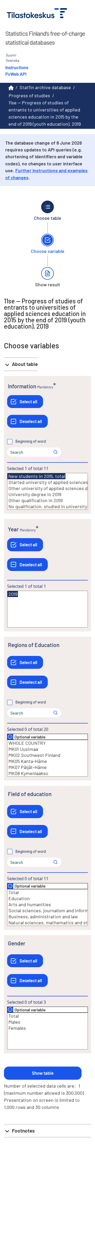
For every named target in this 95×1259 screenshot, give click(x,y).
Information (22, 386)
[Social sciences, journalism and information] (47, 911)
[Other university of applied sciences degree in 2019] (47, 488)
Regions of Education (33, 644)
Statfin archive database (45, 87)
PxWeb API (15, 74)
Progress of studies (29, 95)
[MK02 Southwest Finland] (47, 755)
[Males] (47, 1022)
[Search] (55, 451)
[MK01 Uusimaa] (47, 749)
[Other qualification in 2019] (47, 500)
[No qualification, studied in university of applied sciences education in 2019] (47, 506)
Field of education (29, 794)
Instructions (16, 67)
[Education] (47, 898)
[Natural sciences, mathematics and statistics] (47, 923)
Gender (16, 943)
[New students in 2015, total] (36, 476)
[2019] (12, 594)
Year (13, 529)
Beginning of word (31, 441)
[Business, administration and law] (47, 917)
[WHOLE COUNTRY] (47, 743)
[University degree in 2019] (47, 494)
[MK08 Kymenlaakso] (47, 773)
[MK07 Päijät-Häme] (47, 767)
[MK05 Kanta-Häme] (47, 761)
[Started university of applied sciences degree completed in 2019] (47, 482)
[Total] (47, 892)
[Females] (47, 1028)
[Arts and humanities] (47, 904)
